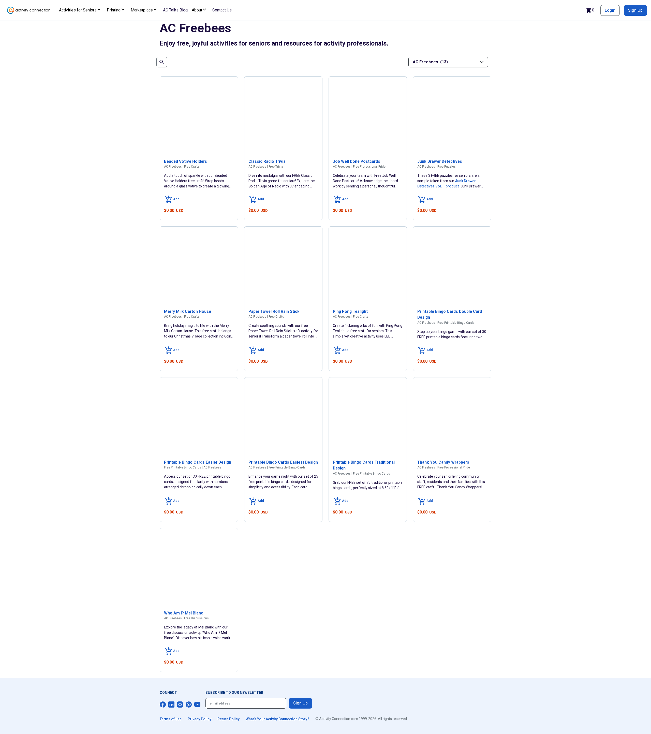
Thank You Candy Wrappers (443, 462)
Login (610, 10)
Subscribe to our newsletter (234, 693)
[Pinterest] (189, 704)
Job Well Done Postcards (356, 161)
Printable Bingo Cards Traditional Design (364, 465)
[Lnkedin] (171, 704)
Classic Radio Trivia (267, 161)
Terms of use (171, 719)
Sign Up (635, 10)
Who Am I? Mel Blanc (183, 613)
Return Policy (228, 719)
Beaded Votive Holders (185, 161)
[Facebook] (163, 704)
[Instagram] (180, 704)
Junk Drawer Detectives (439, 161)
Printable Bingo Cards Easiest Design (283, 462)
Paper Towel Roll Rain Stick (274, 311)
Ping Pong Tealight (350, 311)
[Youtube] (197, 704)
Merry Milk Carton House (187, 311)
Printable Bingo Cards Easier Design (197, 462)
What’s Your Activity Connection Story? (277, 719)
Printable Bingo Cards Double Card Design (449, 314)
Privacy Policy (199, 719)
